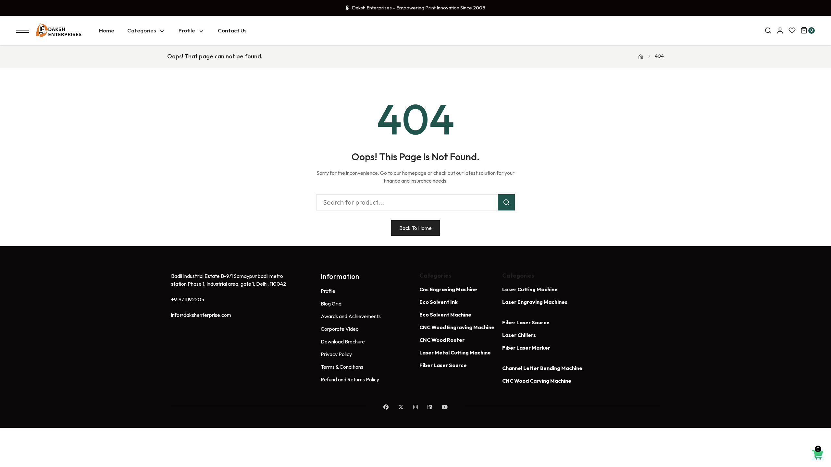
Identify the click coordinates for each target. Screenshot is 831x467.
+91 (187, 299)
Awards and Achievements (351, 316)
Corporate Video (340, 329)
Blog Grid (331, 303)
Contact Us (232, 30)
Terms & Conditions (342, 367)
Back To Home (415, 228)
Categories (141, 30)
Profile (187, 30)
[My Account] (780, 30)
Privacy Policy (336, 354)
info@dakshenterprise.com (201, 315)
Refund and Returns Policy (350, 379)
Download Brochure (343, 341)
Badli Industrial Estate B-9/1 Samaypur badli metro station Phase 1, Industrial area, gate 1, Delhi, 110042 (228, 280)
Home (106, 30)
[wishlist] (792, 30)
